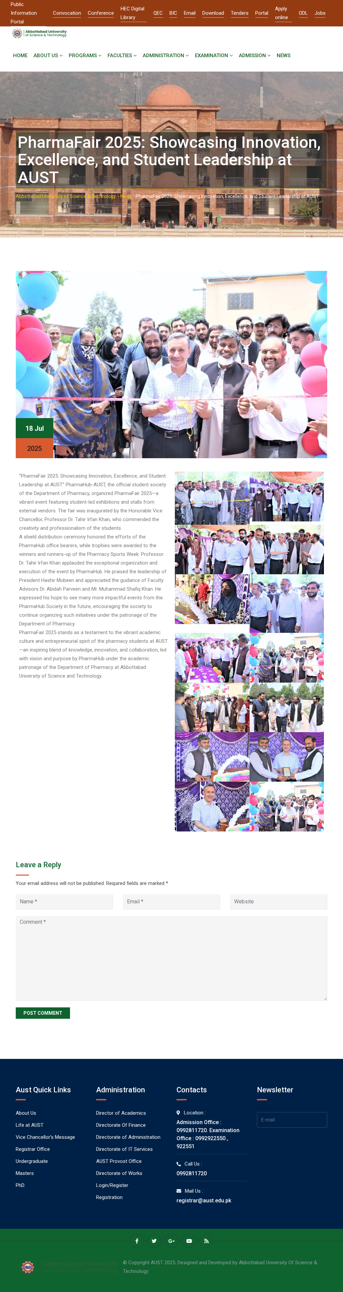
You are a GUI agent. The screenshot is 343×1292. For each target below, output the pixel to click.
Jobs (320, 13)
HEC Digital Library (132, 13)
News (283, 56)
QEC (158, 13)
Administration (163, 56)
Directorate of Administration (128, 1137)
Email (190, 13)
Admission (252, 56)
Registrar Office (33, 1149)
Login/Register (112, 1185)
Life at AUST (30, 1125)
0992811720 (192, 1173)
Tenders (240, 13)
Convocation (67, 13)
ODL (303, 13)
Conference (101, 13)
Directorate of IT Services (124, 1149)
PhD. (20, 1185)
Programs (83, 56)
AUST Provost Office (119, 1161)
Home (20, 56)
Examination (211, 56)
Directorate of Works (119, 1173)
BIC (173, 13)
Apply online (281, 13)
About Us (45, 56)
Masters (25, 1173)
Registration (109, 1197)
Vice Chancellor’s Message (45, 1137)
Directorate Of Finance (121, 1125)
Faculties (120, 56)
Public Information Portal (24, 13)
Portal (261, 13)
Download (213, 13)
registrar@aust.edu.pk (204, 1200)
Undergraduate (32, 1161)
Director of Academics (121, 1113)
